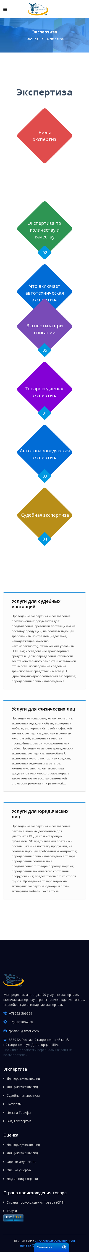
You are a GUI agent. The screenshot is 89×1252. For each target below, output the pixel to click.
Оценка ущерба (19, 1170)
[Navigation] (5, 9)
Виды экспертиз (19, 1121)
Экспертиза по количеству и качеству (44, 230)
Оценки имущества (21, 1161)
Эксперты (14, 1104)
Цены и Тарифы (19, 1112)
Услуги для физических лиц (43, 708)
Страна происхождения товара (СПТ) (36, 1202)
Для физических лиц (22, 1087)
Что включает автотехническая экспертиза (44, 293)
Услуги (12, 1211)
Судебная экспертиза (45, 515)
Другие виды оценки (22, 1179)
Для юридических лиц (23, 1078)
